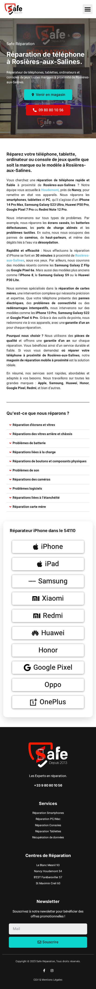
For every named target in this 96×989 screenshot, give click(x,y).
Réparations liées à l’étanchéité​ (36, 497)
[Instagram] (52, 970)
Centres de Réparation (48, 855)
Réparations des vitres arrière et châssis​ (42, 434)
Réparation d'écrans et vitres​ (34, 424)
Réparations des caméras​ (31, 479)
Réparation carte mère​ (29, 506)
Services (48, 803)
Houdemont (50, 190)
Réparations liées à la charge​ (34, 452)
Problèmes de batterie (29, 443)
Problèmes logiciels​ (27, 488)
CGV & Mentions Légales (48, 980)
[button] (88, 9)
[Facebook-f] (44, 970)
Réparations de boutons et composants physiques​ (49, 461)
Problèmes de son (26, 470)
